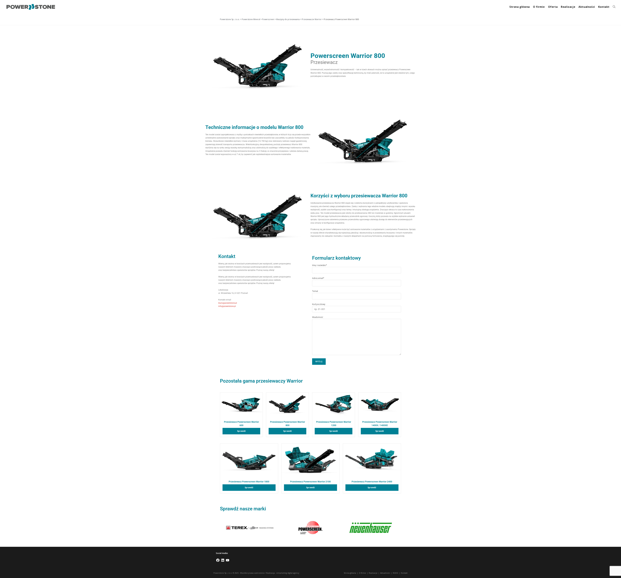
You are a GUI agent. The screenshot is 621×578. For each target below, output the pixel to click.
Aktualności (385, 573)
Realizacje (373, 573)
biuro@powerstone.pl (227, 303)
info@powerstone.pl (227, 306)
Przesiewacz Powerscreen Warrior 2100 (310, 481)
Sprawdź (241, 431)
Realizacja (270, 573)
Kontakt (404, 573)
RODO (395, 573)
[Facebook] (218, 561)
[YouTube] (227, 561)
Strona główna (350, 573)
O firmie (362, 573)
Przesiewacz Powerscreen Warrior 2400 (372, 481)
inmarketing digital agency (287, 573)
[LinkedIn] (223, 561)
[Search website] (614, 7)
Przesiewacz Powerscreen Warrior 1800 (249, 481)
